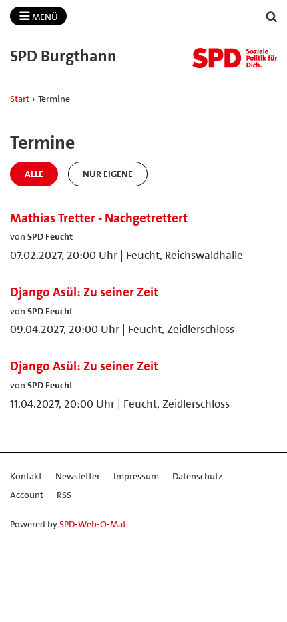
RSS (64, 495)
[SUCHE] (272, 17)
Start (19, 99)
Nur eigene (108, 174)
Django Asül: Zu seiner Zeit (84, 292)
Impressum (136, 476)
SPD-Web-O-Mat (92, 524)
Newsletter (77, 476)
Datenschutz (197, 476)
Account (26, 495)
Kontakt (26, 476)
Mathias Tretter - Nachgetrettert (99, 218)
